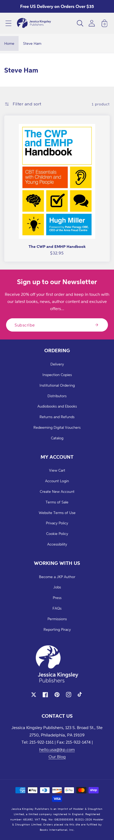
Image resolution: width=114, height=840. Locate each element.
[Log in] (92, 23)
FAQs (57, 608)
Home (9, 43)
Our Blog (57, 756)
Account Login (57, 481)
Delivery (57, 364)
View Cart (57, 470)
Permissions (57, 618)
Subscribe (25, 325)
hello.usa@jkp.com (57, 749)
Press (57, 597)
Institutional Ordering (57, 385)
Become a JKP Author (57, 576)
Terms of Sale (57, 502)
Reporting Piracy (57, 629)
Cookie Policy (57, 533)
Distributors (57, 396)
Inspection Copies (57, 374)
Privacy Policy (57, 523)
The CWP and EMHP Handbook (57, 246)
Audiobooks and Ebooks (57, 406)
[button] (8, 23)
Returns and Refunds (57, 416)
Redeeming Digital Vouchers (57, 427)
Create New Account (57, 491)
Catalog (57, 438)
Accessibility (57, 544)
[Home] (34, 23)
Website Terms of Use (57, 512)
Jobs (57, 587)
